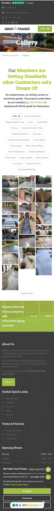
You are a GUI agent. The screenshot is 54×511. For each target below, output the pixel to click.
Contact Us (10, 403)
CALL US (8, 382)
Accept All (27, 491)
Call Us (33, 316)
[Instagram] (9, 22)
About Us (9, 407)
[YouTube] (12, 22)
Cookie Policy (11, 439)
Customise (27, 498)
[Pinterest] (16, 22)
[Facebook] (3, 22)
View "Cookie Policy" (19, 484)
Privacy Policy (11, 435)
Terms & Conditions (14, 431)
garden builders (35, 102)
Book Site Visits (12, 399)
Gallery (8, 411)
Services (9, 415)
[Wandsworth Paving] (14, 28)
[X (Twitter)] (6, 22)
